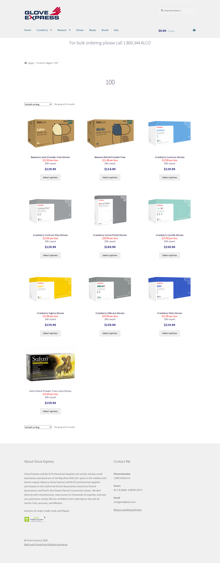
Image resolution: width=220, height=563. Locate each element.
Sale (116, 30)
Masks (92, 30)
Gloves (80, 30)
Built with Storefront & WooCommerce (45, 544)
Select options (50, 177)
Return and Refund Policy (128, 509)
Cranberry (42, 30)
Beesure (61, 30)
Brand (105, 30)
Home (27, 30)
